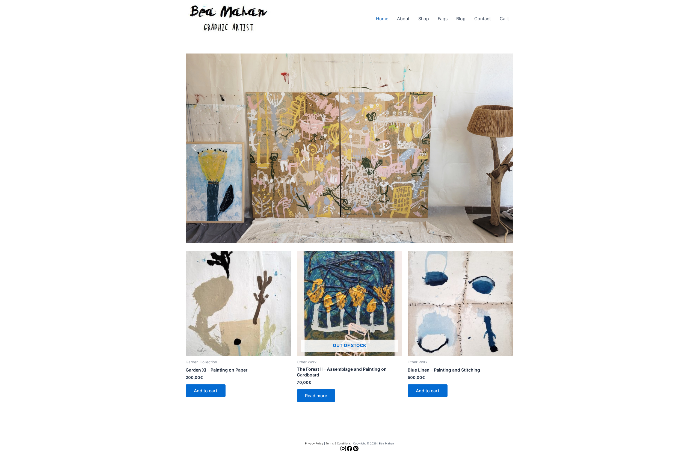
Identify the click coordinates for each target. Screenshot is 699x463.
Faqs (443, 18)
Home (382, 18)
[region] (349, 148)
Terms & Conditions (338, 443)
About (403, 18)
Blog (461, 18)
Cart (504, 18)
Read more (316, 395)
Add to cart (205, 390)
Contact (482, 18)
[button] (349, 148)
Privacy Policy (314, 443)
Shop (423, 18)
